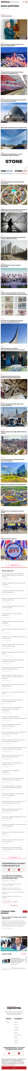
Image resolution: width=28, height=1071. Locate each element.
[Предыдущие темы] (24, 911)
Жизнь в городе (17, 1034)
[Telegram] (8, 869)
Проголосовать (6, 901)
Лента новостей (7, 571)
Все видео (23, 953)
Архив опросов (14, 905)
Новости (3, 263)
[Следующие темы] (26, 911)
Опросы (16, 1042)
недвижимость (11, 18)
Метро (2, 207)
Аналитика (16, 1027)
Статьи (2, 42)
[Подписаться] (19, 869)
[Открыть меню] (26, 2)
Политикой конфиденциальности (13, 1064)
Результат (15, 901)
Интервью (3, 14)
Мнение (16, 1032)
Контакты (8, 1022)
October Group (4, 18)
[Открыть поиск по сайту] (23, 2)
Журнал (16, 1037)
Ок (14, 1068)
